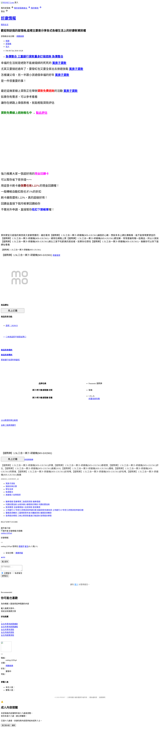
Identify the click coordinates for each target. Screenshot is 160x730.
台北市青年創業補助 (9, 624)
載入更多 (5, 562)
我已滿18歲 (6, 725)
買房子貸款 (10, 484)
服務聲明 (102, 697)
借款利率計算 (11, 486)
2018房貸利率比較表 (9, 420)
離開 (13, 725)
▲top (3, 557)
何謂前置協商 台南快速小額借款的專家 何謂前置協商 (28, 504)
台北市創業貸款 (7, 635)
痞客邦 (21, 546)
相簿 (7, 41)
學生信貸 (9, 489)
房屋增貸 (56, 255)
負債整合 (9, 492)
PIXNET (62, 697)
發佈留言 (5, 576)
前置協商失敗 (94, 399)
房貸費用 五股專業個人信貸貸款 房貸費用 (23, 507)
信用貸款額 (28, 459)
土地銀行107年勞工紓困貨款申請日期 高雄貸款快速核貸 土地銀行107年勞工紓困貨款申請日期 (44, 510)
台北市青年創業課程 (9, 627)
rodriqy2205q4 (6, 533)
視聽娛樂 (20, 36)
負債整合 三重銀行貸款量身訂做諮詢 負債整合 (34, 56)
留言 (26, 546)
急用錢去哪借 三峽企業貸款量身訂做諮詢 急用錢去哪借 (29, 516)
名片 (7, 47)
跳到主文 (4, 25)
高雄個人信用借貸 (13, 495)
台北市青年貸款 (7, 630)
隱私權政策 (93, 697)
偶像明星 (19, 553)
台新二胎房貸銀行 (8, 425)
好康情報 (8, 18)
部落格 (8, 44)
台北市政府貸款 (7, 632)
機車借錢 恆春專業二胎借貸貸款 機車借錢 (23, 502)
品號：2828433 (12, 326)
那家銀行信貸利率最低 (10, 360)
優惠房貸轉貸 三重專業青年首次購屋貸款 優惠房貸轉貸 (29, 513)
